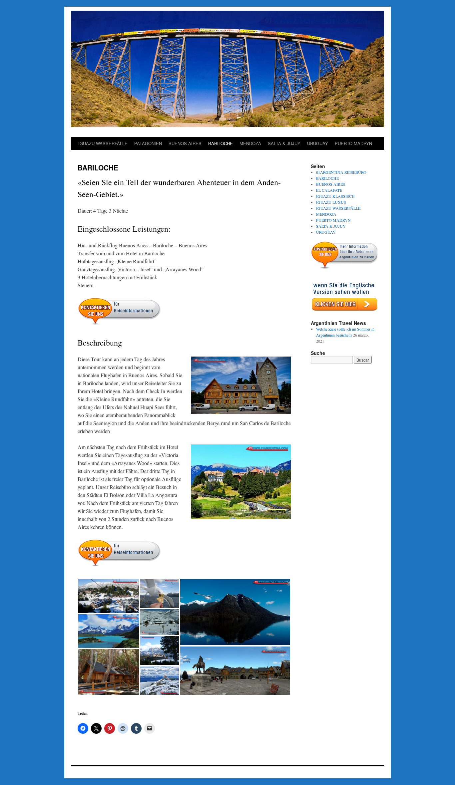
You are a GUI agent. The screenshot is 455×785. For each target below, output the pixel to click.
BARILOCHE (220, 143)
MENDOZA (250, 143)
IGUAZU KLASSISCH (335, 196)
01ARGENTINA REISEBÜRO (341, 172)
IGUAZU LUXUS (331, 202)
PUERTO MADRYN (353, 143)
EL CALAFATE (329, 190)
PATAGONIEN (148, 143)
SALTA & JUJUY (284, 143)
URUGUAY (317, 143)
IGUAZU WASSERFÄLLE (103, 143)
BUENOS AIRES (185, 143)
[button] (109, 596)
